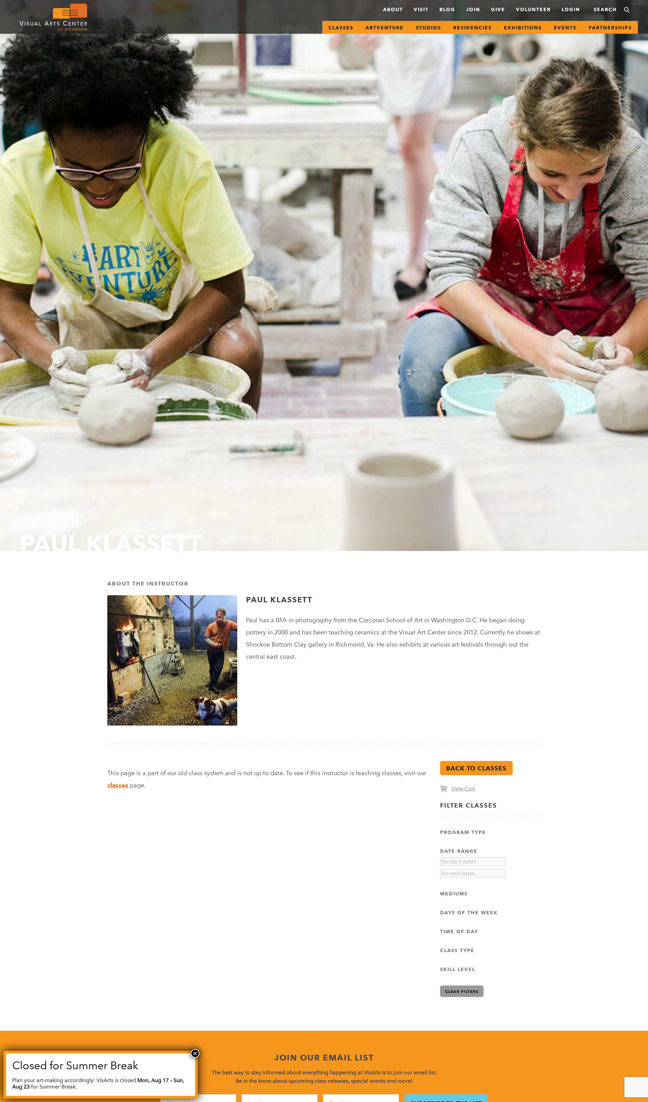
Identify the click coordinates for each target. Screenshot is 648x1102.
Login (571, 9)
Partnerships (610, 27)
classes (117, 785)
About (393, 9)
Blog (447, 9)
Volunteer (533, 9)
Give (498, 9)
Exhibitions (523, 27)
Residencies (472, 27)
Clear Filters (462, 991)
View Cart (463, 788)
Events (565, 27)
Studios (428, 27)
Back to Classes (476, 768)
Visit (421, 9)
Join (473, 9)
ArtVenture (385, 27)
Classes (340, 27)
